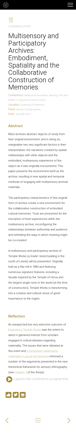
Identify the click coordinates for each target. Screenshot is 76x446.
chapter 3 (21, 372)
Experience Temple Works (24, 329)
